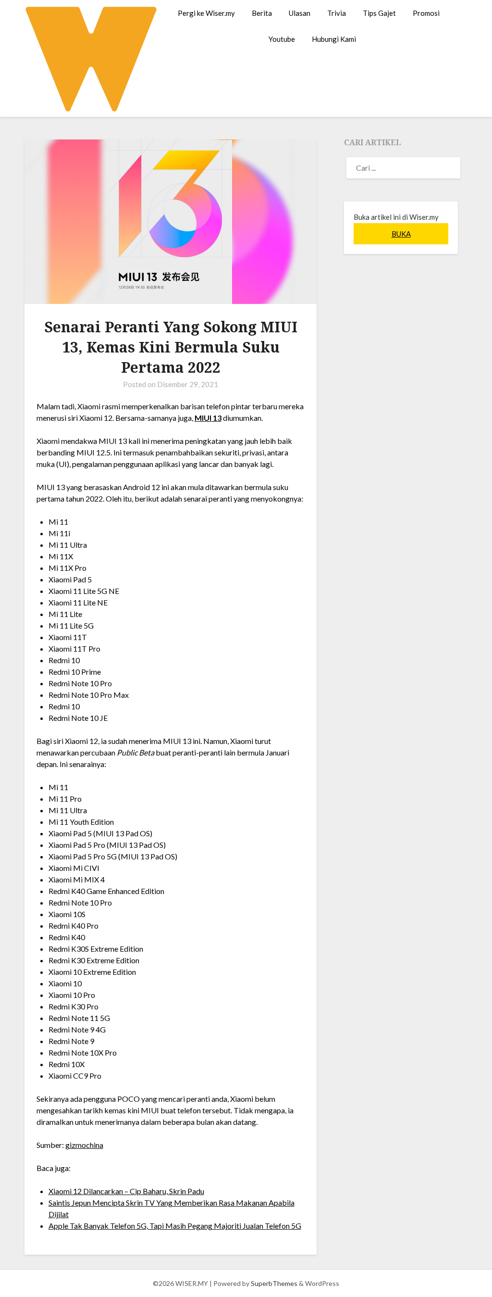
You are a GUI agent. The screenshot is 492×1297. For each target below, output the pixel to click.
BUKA (401, 233)
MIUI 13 (208, 417)
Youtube (282, 39)
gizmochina (84, 1144)
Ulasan (299, 13)
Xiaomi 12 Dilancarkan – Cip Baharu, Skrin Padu (126, 1191)
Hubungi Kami (334, 39)
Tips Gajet (379, 13)
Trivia (336, 13)
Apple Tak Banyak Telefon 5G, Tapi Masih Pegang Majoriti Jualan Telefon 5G (175, 1225)
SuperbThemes (274, 1283)
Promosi (426, 13)
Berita (262, 13)
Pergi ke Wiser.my (206, 13)
